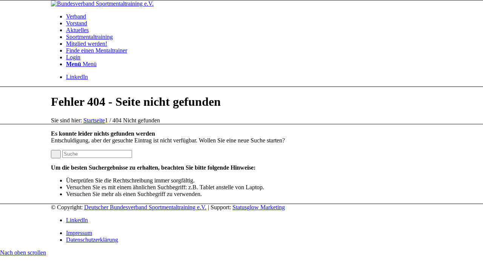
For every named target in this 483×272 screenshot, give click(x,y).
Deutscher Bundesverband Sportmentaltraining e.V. (145, 207)
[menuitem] (249, 16)
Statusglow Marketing (258, 207)
